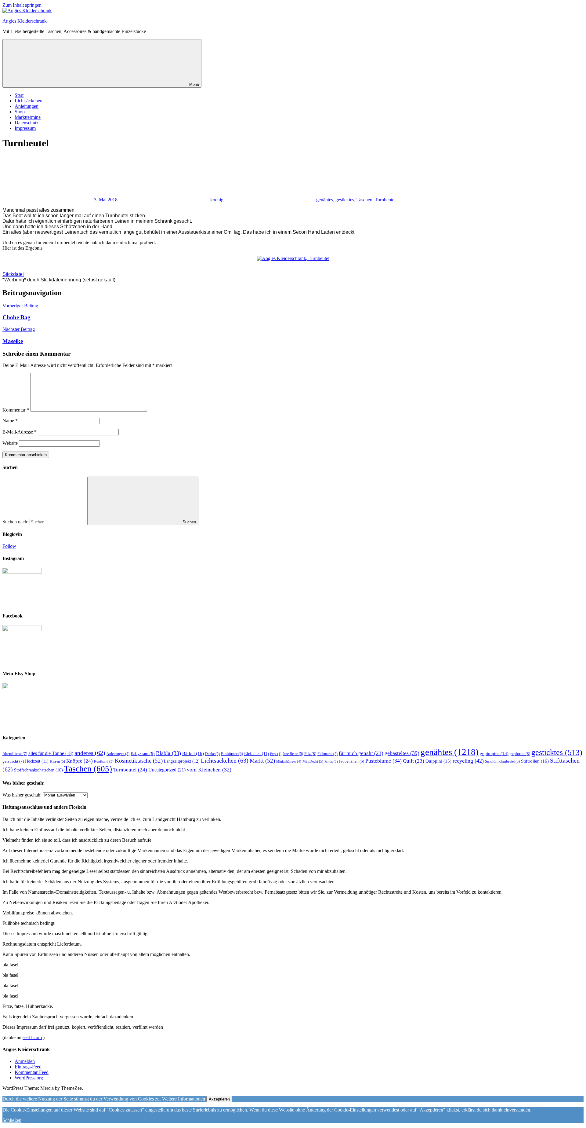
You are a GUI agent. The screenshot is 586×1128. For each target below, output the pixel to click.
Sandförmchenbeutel (502, 761)
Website (10, 443)
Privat (331, 761)
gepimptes (494, 753)
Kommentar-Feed (32, 1072)
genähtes (324, 199)
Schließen (11, 1120)
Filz (310, 753)
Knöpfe (79, 761)
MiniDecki (312, 761)
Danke (212, 754)
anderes (89, 752)
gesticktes (344, 199)
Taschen (364, 199)
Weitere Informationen (183, 1098)
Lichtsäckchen (28, 100)
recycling (468, 761)
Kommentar (15, 409)
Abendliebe (14, 753)
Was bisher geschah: (22, 794)
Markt (262, 760)
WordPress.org (29, 1077)
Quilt (413, 761)
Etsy (275, 754)
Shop (20, 111)
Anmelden (25, 1061)
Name (10, 420)
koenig (216, 199)
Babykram (143, 753)
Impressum (25, 128)
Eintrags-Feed (28, 1066)
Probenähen (351, 761)
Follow (9, 546)
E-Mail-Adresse (19, 431)
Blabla (168, 753)
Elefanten (256, 753)
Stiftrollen (535, 761)
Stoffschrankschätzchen (38, 770)
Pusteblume (383, 761)
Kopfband (104, 761)
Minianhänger (288, 761)
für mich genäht (361, 753)
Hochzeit (37, 761)
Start (19, 95)
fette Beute (293, 754)
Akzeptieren (219, 1099)
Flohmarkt (327, 754)
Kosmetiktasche (139, 760)
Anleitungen (26, 106)
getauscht (13, 761)
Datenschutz (26, 122)
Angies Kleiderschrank (24, 21)
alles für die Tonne (50, 753)
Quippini (438, 761)
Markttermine (28, 117)
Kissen (57, 761)
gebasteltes (402, 753)
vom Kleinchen (209, 770)
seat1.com (32, 1037)
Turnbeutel (385, 199)
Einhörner (232, 754)
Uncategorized (167, 770)
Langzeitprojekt (182, 761)
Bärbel (193, 753)
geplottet (520, 753)
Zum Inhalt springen (22, 5)
